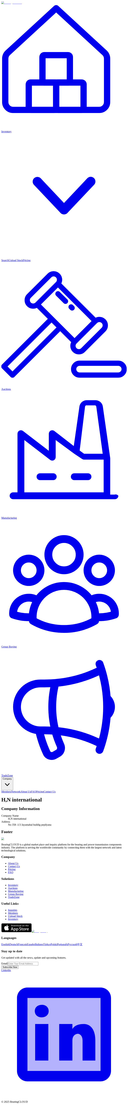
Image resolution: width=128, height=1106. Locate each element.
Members (6, 791)
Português (62, 944)
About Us (25, 791)
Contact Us (50, 791)
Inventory (13, 885)
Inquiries (12, 910)
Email (4, 963)
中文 (79, 944)
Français (22, 944)
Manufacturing (16, 891)
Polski (54, 944)
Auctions (13, 888)
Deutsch (13, 944)
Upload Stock (15, 260)
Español (31, 944)
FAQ (33, 791)
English (5, 944)
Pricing (26, 260)
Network (15, 791)
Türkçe (47, 944)
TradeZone (14, 897)
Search (4, 260)
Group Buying (15, 894)
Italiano (39, 944)
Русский (72, 944)
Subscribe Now (10, 967)
